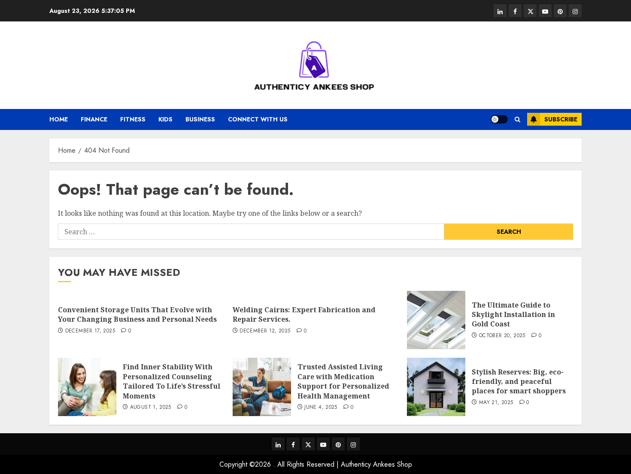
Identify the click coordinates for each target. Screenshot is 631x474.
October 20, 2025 (502, 335)
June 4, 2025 (320, 407)
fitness (133, 119)
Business (200, 119)
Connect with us (258, 119)
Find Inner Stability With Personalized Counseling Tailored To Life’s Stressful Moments (171, 381)
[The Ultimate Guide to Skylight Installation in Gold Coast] (436, 320)
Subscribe (560, 119)
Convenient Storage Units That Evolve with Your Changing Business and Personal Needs (137, 314)
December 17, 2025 (90, 331)
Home (58, 119)
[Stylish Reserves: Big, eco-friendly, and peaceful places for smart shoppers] (436, 387)
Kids (165, 119)
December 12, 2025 (265, 331)
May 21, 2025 (496, 402)
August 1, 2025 (150, 407)
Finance (94, 119)
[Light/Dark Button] (499, 119)
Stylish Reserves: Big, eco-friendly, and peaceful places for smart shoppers (519, 381)
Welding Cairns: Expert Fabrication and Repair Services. (304, 314)
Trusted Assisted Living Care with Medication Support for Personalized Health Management (343, 381)
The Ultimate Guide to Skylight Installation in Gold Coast (513, 314)
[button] (517, 119)
